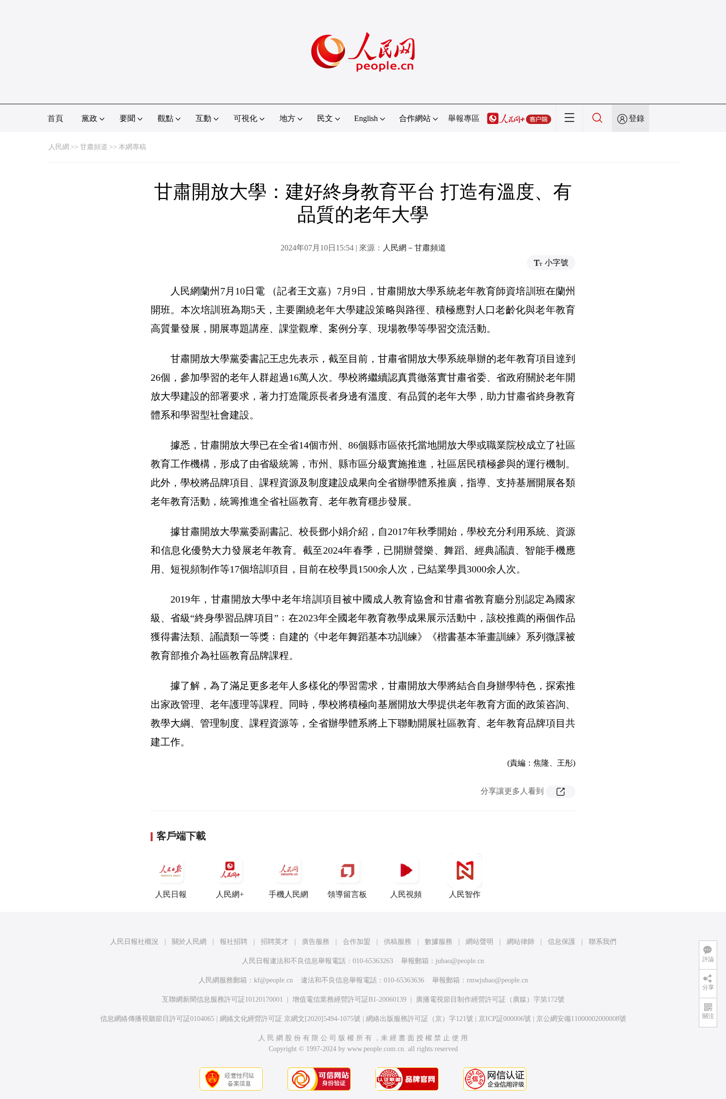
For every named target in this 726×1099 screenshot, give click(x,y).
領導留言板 (347, 894)
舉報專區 (464, 118)
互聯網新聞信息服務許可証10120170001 (222, 999)
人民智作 (465, 894)
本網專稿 (132, 147)
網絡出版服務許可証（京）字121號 (419, 1018)
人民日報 (171, 894)
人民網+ (230, 894)
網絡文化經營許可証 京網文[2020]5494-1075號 (290, 1018)
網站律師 (520, 941)
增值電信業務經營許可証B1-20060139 (349, 999)
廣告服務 (315, 941)
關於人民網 (189, 941)
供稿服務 (397, 941)
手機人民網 (288, 894)
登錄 (637, 118)
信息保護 (561, 941)
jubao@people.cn (460, 961)
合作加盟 (356, 941)
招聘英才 (274, 941)
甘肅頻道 (94, 147)
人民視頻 (406, 894)
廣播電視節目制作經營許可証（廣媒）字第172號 (490, 999)
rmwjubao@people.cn (497, 980)
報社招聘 (233, 941)
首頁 (55, 118)
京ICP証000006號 (505, 1018)
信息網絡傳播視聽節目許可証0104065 (157, 1018)
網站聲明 (479, 941)
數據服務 (438, 941)
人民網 (58, 147)
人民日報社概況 (134, 941)
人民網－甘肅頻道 (414, 248)
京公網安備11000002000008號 (581, 1018)
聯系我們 (602, 941)
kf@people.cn (273, 980)
